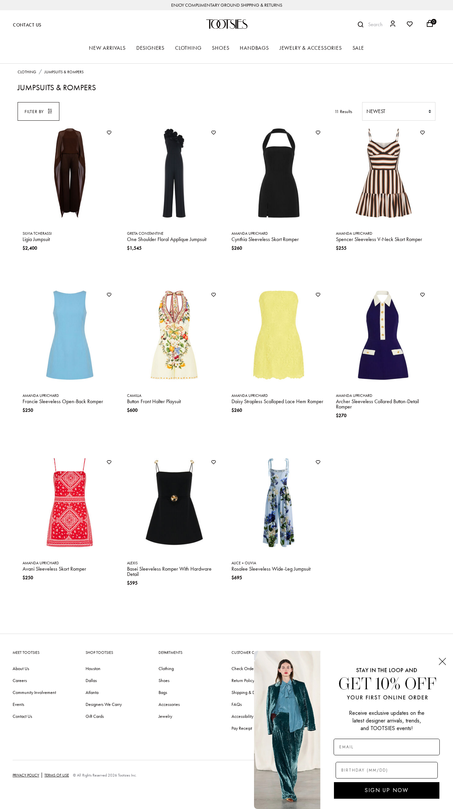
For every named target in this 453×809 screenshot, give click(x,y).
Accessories (169, 704)
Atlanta (92, 692)
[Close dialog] (442, 661)
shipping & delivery (249, 692)
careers (20, 680)
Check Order (243, 668)
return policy (242, 680)
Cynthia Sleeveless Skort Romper (265, 239)
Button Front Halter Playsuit (154, 401)
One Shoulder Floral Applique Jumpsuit (166, 239)
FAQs (236, 704)
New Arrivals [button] (107, 47)
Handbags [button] (254, 47)
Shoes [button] (220, 47)
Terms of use (56, 775)
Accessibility (242, 716)
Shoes (164, 680)
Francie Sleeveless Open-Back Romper (63, 401)
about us (21, 668)
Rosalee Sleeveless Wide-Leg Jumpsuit (270, 568)
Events (18, 704)
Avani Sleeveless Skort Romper (54, 568)
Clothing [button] (188, 47)
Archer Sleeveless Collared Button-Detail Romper (377, 404)
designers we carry (104, 704)
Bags (163, 692)
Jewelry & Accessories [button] (311, 47)
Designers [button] (150, 47)
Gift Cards (95, 716)
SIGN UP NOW (387, 790)
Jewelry (165, 716)
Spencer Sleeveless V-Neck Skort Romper (379, 239)
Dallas (91, 680)
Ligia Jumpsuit (36, 239)
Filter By (34, 111)
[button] (392, 24)
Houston (93, 668)
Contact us (22, 716)
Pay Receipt (241, 728)
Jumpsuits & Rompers (64, 72)
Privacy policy (26, 775)
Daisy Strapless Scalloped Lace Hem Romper (277, 401)
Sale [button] (358, 47)
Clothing (27, 72)
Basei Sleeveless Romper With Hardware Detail (169, 571)
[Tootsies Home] (226, 24)
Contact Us (27, 25)
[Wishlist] (109, 133)
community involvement (34, 692)
